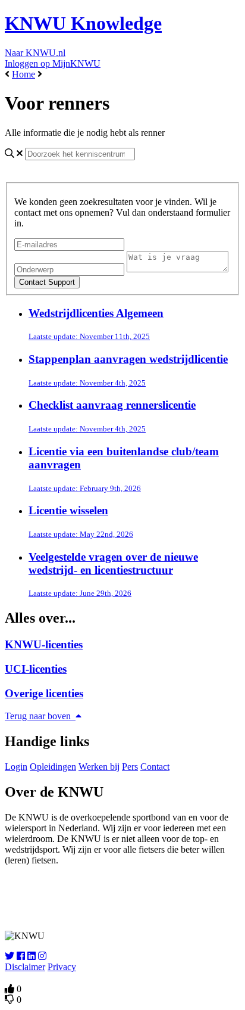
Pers (130, 767)
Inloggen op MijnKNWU (52, 63)
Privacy (62, 967)
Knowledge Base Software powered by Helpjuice (123, 898)
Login (16, 767)
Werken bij (99, 767)
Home (23, 74)
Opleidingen (53, 767)
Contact (154, 767)
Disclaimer (25, 967)
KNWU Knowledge (83, 23)
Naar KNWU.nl (35, 53)
